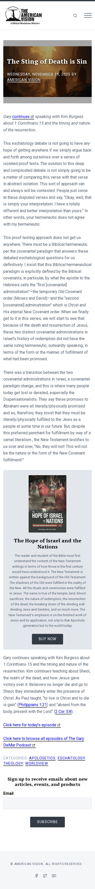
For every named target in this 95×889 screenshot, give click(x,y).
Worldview (36, 763)
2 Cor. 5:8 (63, 711)
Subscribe (47, 822)
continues (21, 116)
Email (8, 793)
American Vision (24, 80)
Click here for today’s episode (29, 725)
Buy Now (47, 639)
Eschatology (71, 758)
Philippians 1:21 (32, 704)
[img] (75, 15)
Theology (13, 763)
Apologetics (42, 758)
